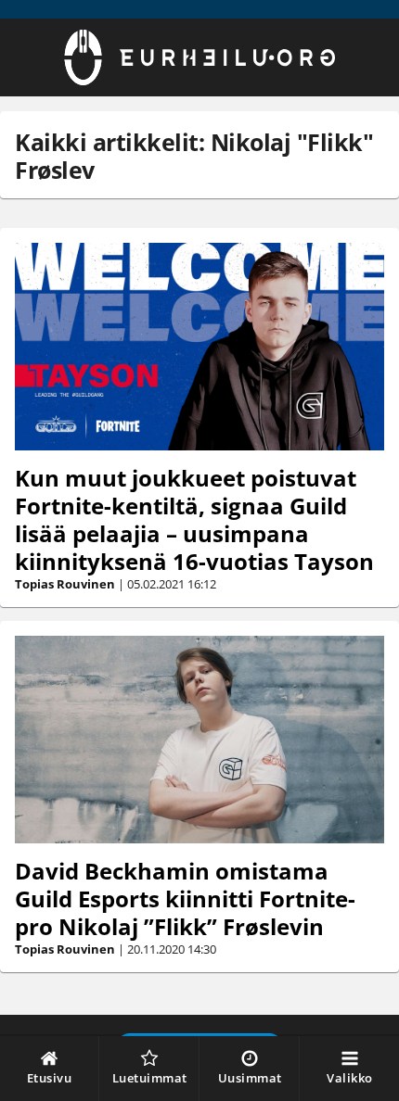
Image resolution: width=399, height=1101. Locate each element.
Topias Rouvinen (65, 584)
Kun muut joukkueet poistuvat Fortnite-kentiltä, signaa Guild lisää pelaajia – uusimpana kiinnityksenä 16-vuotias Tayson (194, 519)
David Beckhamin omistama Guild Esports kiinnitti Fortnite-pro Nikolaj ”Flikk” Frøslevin (185, 898)
